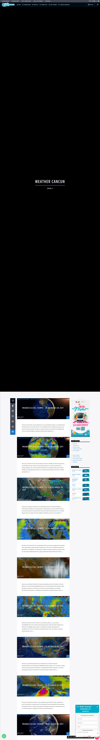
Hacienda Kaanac (15, 1)
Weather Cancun (34, 408)
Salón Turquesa (5, 1)
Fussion (74, 494)
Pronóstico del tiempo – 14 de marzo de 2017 (42, 733)
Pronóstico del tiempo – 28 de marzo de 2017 (43, 417)
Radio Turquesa (20, 426)
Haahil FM (36, 5)
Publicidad (48, 1)
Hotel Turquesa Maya (26, 1)
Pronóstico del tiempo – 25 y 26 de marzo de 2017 (42, 498)
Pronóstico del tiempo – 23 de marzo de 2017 (42, 576)
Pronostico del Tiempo (23, 408)
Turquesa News (27, 5)
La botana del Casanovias (75, 488)
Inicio (19, 5)
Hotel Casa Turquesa (38, 1)
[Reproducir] (68, 737)
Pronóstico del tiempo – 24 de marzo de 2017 (43, 537)
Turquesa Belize (76, 456)
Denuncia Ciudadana (76, 484)
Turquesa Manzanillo (65, 5)
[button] (4, 736)
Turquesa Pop (44, 5)
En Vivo (91, 5)
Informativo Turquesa (77, 479)
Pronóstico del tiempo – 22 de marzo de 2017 (42, 615)
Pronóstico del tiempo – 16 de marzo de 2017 (42, 655)
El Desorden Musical (76, 507)
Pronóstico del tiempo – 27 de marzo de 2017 (42, 455)
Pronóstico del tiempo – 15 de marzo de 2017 (42, 694)
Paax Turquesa (53, 5)
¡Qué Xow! (74, 502)
